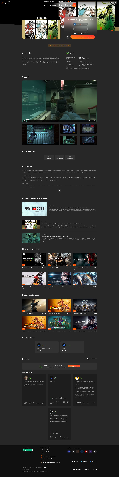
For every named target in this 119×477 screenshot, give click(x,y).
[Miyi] (26, 378)
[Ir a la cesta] (111, 2)
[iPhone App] (75, 461)
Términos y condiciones (45, 447)
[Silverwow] (39, 345)
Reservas (52, 1)
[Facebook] (82, 451)
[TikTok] (95, 451)
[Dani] (51, 378)
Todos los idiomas (93, 358)
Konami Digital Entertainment (84, 62)
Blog (65, 1)
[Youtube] (86, 451)
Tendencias (46, 1)
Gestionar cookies (26, 469)
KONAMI (92, 62)
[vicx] (64, 345)
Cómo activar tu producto (84, 60)
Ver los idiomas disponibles (84, 58)
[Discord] (69, 451)
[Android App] (84, 461)
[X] (73, 451)
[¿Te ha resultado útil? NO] (42, 403)
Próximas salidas (59, 1)
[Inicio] (6, 2)
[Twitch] (90, 451)
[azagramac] (77, 378)
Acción (80, 67)
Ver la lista (81, 57)
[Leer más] (85, 390)
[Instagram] (77, 451)
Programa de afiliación (45, 451)
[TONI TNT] (51, 412)
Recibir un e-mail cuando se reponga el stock (83, 36)
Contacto (42, 453)
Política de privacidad (45, 449)
